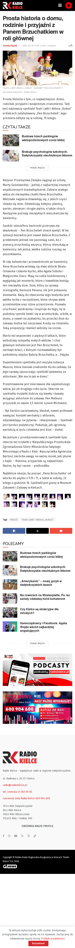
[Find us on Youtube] (15, 836)
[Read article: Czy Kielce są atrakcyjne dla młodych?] (10, 612)
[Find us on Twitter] (22, 836)
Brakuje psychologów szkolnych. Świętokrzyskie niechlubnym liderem (47, 154)
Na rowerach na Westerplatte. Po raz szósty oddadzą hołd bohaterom (45, 597)
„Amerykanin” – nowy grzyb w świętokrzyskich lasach (41, 583)
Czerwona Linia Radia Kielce (19, 798)
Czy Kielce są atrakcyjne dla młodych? (39, 611)
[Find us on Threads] (28, 836)
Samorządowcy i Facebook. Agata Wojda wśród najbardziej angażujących (43, 627)
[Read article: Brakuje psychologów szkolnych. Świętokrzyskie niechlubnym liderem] (11, 156)
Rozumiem (38, 943)
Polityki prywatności (53, 938)
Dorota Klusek (10, 45)
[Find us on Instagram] (9, 836)
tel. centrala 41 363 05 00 (17, 791)
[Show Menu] (60, 5)
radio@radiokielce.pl (15, 785)
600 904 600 (42, 798)
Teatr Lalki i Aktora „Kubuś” (38, 519)
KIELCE (14, 519)
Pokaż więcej (37, 168)
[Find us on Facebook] (3, 836)
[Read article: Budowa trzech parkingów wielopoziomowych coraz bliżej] (11, 140)
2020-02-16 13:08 (31, 45)
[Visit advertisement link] (37, 670)
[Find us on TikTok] (34, 836)
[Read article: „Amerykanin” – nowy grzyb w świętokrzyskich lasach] (10, 584)
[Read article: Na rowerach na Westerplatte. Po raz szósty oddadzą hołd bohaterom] (10, 598)
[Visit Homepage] (14, 5)
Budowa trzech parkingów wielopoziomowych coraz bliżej (43, 138)
